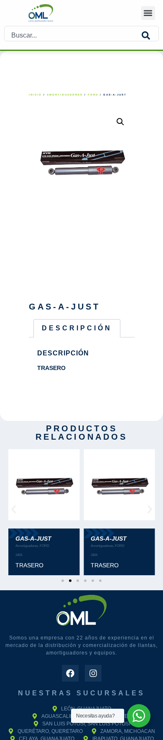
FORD (93, 94)
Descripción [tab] (77, 328)
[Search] (150, 35)
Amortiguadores (65, 94)
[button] (148, 13)
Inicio (35, 94)
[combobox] (73, 35)
